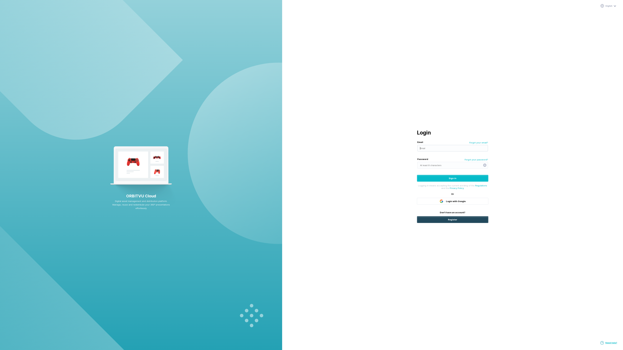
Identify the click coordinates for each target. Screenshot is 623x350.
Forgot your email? (478, 142)
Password (422, 159)
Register (452, 219)
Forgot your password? (476, 159)
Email (420, 142)
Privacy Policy (457, 188)
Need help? (611, 342)
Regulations (481, 185)
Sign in (452, 178)
